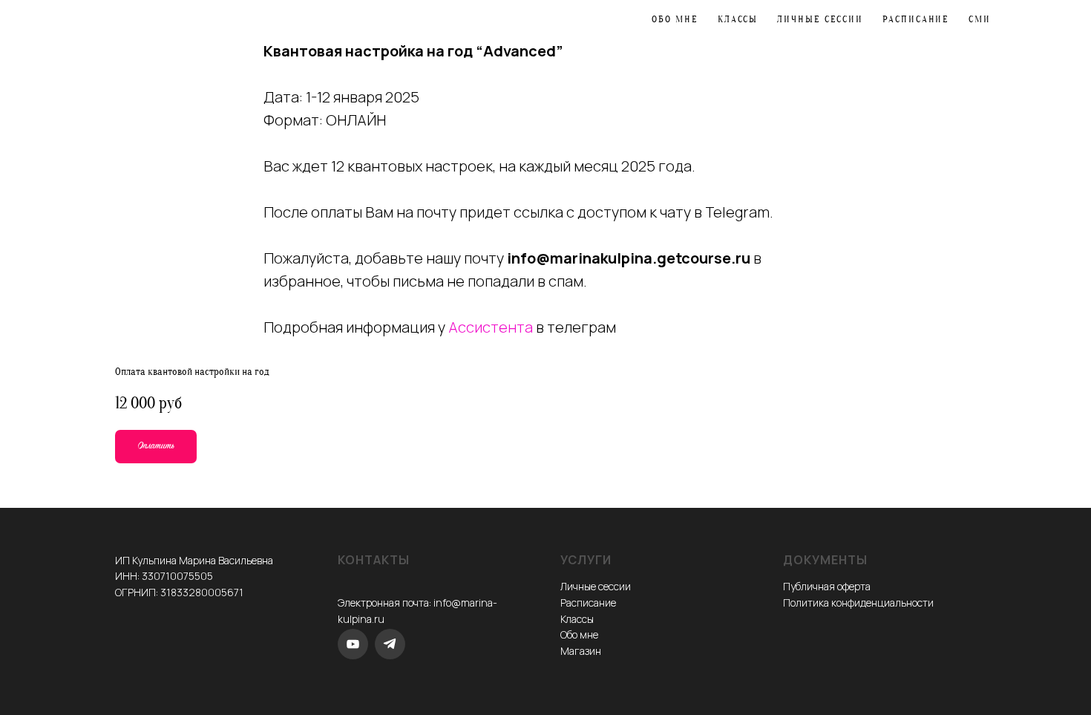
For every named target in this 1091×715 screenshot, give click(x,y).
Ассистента (490, 327)
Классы (738, 19)
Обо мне (675, 19)
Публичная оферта (827, 586)
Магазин (580, 651)
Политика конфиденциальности (858, 602)
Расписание (915, 19)
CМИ (980, 19)
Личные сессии (820, 19)
